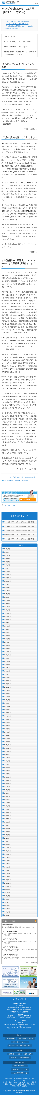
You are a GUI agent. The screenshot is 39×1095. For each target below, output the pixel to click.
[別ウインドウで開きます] (7, 993)
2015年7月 (7, 696)
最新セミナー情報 (10, 921)
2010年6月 (7, 867)
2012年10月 (7, 783)
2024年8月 (7, 626)
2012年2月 (7, 806)
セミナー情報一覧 (32, 962)
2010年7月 (7, 864)
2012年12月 (7, 777)
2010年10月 (7, 854)
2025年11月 (7, 578)
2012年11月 (7, 780)
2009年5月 (7, 902)
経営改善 (11, 1054)
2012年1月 (7, 809)
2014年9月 (7, 722)
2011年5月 (7, 835)
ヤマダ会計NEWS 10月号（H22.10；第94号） (23, 477)
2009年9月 (7, 889)
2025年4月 (7, 600)
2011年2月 (7, 841)
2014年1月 (7, 741)
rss (35, 921)
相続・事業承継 (19, 1062)
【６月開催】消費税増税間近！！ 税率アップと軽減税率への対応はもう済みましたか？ (20, 958)
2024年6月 (7, 632)
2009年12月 (7, 880)
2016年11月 (7, 651)
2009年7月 (7, 896)
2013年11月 (7, 748)
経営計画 (19, 1050)
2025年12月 (7, 574)
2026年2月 (7, 568)
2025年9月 (7, 584)
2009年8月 (7, 892)
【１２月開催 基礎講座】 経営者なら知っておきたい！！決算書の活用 (20, 934)
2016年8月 (7, 661)
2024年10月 (7, 619)
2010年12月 (7, 847)
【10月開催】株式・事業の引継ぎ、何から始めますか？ (19, 927)
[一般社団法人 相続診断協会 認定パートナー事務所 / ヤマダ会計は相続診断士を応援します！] (19, 993)
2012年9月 (7, 786)
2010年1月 (7, 876)
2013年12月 (7, 745)
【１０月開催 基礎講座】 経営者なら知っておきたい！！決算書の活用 (20, 942)
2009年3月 (7, 909)
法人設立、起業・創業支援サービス (19, 1045)
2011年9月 (7, 822)
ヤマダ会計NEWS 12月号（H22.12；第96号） (16, 480)
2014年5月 (7, 732)
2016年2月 (7, 674)
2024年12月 (7, 613)
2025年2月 (7, 606)
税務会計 (19, 1035)
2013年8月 (7, 758)
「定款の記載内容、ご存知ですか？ (17, 24)
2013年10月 (7, 751)
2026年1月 (7, 571)
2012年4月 (7, 802)
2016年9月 (7, 658)
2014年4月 (7, 735)
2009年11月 (7, 883)
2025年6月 (7, 594)
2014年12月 (7, 713)
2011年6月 (7, 831)
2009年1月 (7, 915)
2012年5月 (7, 799)
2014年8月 (7, 725)
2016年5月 (7, 668)
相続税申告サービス (20, 1065)
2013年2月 (7, 770)
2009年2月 (7, 912)
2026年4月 (7, 562)
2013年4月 (7, 767)
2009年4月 (7, 905)
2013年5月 (7, 764)
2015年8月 (7, 693)
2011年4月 (7, 838)
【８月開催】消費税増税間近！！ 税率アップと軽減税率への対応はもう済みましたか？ (20, 950)
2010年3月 (7, 873)
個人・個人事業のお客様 (26, 1038)
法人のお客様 (11, 1038)
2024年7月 (7, 629)
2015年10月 (7, 687)
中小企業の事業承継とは (20, 1073)
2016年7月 (7, 664)
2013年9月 (7, 754)
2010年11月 (7, 851)
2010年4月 (7, 870)
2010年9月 (7, 857)
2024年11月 (7, 616)
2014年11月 (7, 716)
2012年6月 (7, 796)
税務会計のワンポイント (20, 1042)
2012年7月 (7, 793)
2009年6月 (7, 899)
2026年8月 (7, 549)
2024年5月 (7, 635)
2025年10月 (7, 581)
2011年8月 (7, 825)
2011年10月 (7, 819)
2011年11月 (7, 815)
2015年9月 (7, 690)
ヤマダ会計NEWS (9, 505)
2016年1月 (7, 677)
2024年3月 (7, 642)
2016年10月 (7, 655)
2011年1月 (7, 844)
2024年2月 (7, 645)
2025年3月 (7, 603)
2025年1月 (7, 610)
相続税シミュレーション (20, 1069)
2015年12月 (7, 680)
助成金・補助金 (24, 1057)
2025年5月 (7, 597)
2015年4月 (7, 703)
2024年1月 (7, 648)
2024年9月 (7, 623)
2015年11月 (7, 684)
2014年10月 (7, 719)
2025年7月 (7, 591)
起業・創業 (27, 1054)
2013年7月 (7, 761)
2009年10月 (7, 886)
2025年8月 (7, 587)
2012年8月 (7, 790)
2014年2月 (7, 738)
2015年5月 (7, 700)
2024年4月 (7, 639)
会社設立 (13, 1057)
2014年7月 (7, 729)
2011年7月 (7, 828)
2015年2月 (7, 706)
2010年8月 (7, 860)
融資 (19, 1054)
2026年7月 (7, 552)
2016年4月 (7, 671)
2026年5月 (7, 558)
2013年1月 (7, 774)
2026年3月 (7, 565)
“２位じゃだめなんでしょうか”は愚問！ (18, 21)
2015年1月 (7, 709)
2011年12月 (7, 812)
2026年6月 (7, 555)
